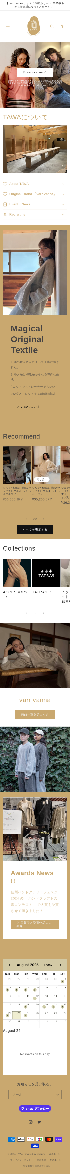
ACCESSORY (15, 592)
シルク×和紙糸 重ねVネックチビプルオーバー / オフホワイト (17, 491)
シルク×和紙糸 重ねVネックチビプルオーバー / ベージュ (46, 491)
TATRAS (39, 592)
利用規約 (41, 1160)
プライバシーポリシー (21, 1160)
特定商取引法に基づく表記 (37, 1166)
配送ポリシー (56, 1160)
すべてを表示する (35, 529)
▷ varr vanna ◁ (35, 72)
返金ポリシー (55, 1154)
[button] (8, 26)
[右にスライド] (43, 519)
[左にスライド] (26, 519)
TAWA (20, 1154)
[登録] (57, 1094)
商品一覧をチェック (35, 714)
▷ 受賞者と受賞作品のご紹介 (34, 924)
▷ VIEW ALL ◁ (28, 406)
